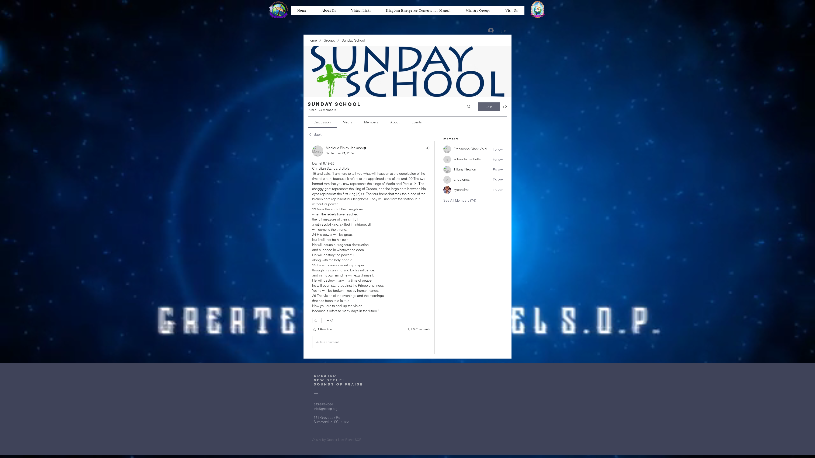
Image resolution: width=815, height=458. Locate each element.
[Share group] (504, 106)
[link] (322, 122)
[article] (371, 247)
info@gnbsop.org (325, 409)
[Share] (427, 148)
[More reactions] (329, 320)
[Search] (468, 106)
